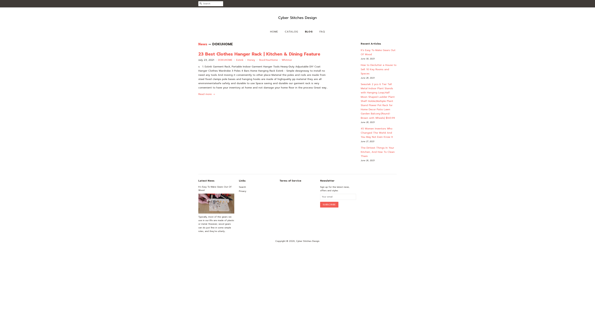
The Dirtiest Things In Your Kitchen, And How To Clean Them (378, 152)
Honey (251, 60)
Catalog (291, 32)
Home (274, 32)
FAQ (322, 32)
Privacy (242, 191)
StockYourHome (268, 60)
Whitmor (287, 60)
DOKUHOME (225, 60)
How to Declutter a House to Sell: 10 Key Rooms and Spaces (378, 69)
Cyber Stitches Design (307, 241)
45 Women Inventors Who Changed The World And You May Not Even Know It (377, 133)
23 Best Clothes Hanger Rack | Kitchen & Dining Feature (259, 54)
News (202, 44)
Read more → (206, 94)
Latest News (206, 181)
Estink (239, 60)
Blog (309, 32)
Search (242, 187)
